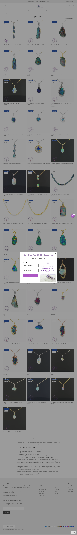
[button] (73, 216)
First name (25, 262)
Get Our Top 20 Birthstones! (30, 275)
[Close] (55, 253)
